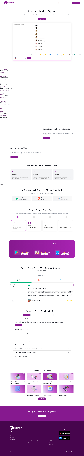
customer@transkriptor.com (63, 429)
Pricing (51, 2)
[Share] (23, 58)
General (26, 314)
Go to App (42, 19)
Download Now (24, 254)
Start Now (42, 415)
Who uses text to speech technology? (23, 340)
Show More (42, 398)
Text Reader (50, 442)
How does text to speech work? (21, 329)
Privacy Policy (12, 437)
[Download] (25, 58)
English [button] (60, 2)
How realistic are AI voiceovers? (22, 344)
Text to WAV (50, 436)
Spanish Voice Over (30, 440)
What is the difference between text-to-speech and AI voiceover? (29, 348)
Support (11, 433)
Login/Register (67, 2)
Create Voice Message (51, 444)
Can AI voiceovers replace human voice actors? (25, 352)
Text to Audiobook (51, 440)
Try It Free (76, 2)
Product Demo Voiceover (41, 438)
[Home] (9, 2)
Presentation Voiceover (40, 440)
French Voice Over (29, 436)
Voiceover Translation (40, 442)
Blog (55, 2)
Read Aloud (57, 314)
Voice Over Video (40, 436)
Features (34, 314)
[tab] (21, 280)
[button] (18, 58)
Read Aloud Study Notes (52, 429)
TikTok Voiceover (40, 429)
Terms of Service (12, 439)
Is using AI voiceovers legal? (21, 356)
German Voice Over (30, 438)
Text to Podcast (50, 438)
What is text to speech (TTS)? (21, 318)
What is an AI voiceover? (20, 337)
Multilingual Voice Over (30, 429)
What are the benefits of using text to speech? (25, 333)
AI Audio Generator (30, 444)
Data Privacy (49, 314)
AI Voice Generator (30, 442)
